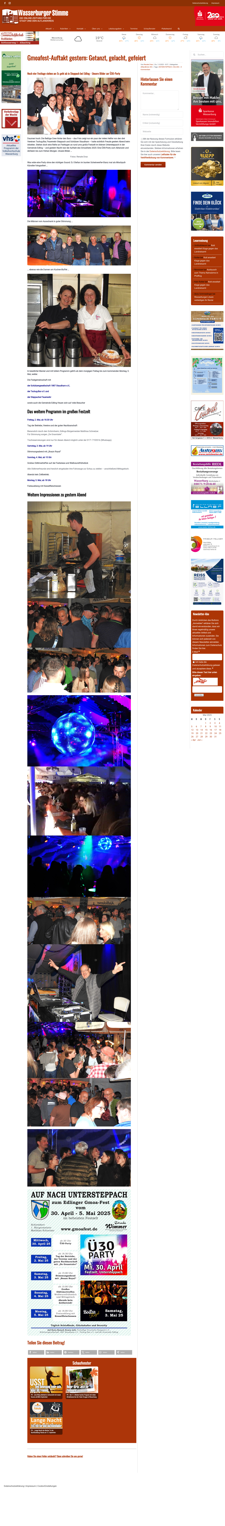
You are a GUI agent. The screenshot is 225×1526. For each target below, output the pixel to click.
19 (192, 733)
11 (220, 726)
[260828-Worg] (46, 1368)
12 (192, 730)
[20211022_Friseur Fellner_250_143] (207, 536)
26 (192, 736)
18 (220, 730)
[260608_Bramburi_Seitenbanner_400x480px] (207, 357)
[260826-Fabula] (46, 1403)
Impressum (31, 1486)
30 (211, 736)
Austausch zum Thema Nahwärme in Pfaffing (206, 272)
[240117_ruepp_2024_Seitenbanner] (207, 148)
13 (197, 730)
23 (211, 733)
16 (211, 730)
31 (215, 736)
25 (220, 733)
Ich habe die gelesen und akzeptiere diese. (206, 665)
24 (215, 733)
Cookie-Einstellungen (47, 1486)
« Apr (193, 740)
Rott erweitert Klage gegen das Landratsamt (206, 248)
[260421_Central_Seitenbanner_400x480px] (207, 402)
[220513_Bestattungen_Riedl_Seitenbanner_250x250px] (207, 463)
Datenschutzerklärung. (160, 151)
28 (201, 736)
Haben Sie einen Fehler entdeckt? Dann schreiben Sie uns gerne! (55, 1456)
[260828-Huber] (82, 1368)
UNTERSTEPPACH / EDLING (168, 67)
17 (215, 730)
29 (206, 736)
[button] (179, 28)
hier (203, 648)
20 (197, 733)
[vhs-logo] (11, 135)
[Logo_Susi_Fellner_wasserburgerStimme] (207, 501)
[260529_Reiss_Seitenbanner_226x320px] (207, 560)
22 (206, 733)
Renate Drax (148, 64)
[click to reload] (205, 681)
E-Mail (196, 652)
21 (201, 733)
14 (201, 730)
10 (215, 726)
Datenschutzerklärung (202, 665)
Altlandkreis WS (146, 67)
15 (206, 730)
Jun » (199, 740)
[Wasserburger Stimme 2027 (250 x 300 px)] (207, 312)
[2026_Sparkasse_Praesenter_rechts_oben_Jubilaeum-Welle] (209, 7)
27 (197, 736)
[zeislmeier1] (207, 447)
